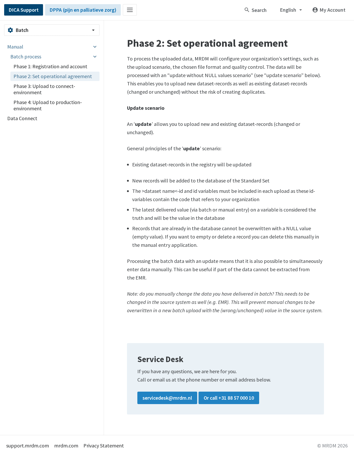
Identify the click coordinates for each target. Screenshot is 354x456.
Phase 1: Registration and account (50, 66)
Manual (15, 46)
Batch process (25, 56)
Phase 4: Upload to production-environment (47, 105)
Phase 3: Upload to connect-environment (44, 89)
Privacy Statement (103, 445)
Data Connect (22, 118)
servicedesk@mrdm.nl (167, 397)
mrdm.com (66, 445)
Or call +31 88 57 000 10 (229, 397)
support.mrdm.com (27, 445)
